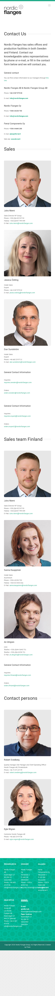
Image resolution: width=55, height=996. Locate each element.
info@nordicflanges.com (13, 887)
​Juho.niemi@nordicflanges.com (21, 223)
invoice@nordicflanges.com (31, 911)
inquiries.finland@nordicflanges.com (17, 675)
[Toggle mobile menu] (49, 5)
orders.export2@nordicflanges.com (17, 426)
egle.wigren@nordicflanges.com (22, 839)
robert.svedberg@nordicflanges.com (23, 772)
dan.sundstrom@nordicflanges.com (23, 362)
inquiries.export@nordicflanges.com (17, 416)
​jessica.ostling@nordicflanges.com (22, 293)
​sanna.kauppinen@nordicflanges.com (23, 585)
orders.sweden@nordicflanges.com (17, 393)
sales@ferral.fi (43, 887)
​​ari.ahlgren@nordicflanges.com (21, 655)
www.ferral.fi (43, 890)
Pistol (28, 947)
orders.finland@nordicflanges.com (16, 685)
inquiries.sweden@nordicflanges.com (18, 382)
